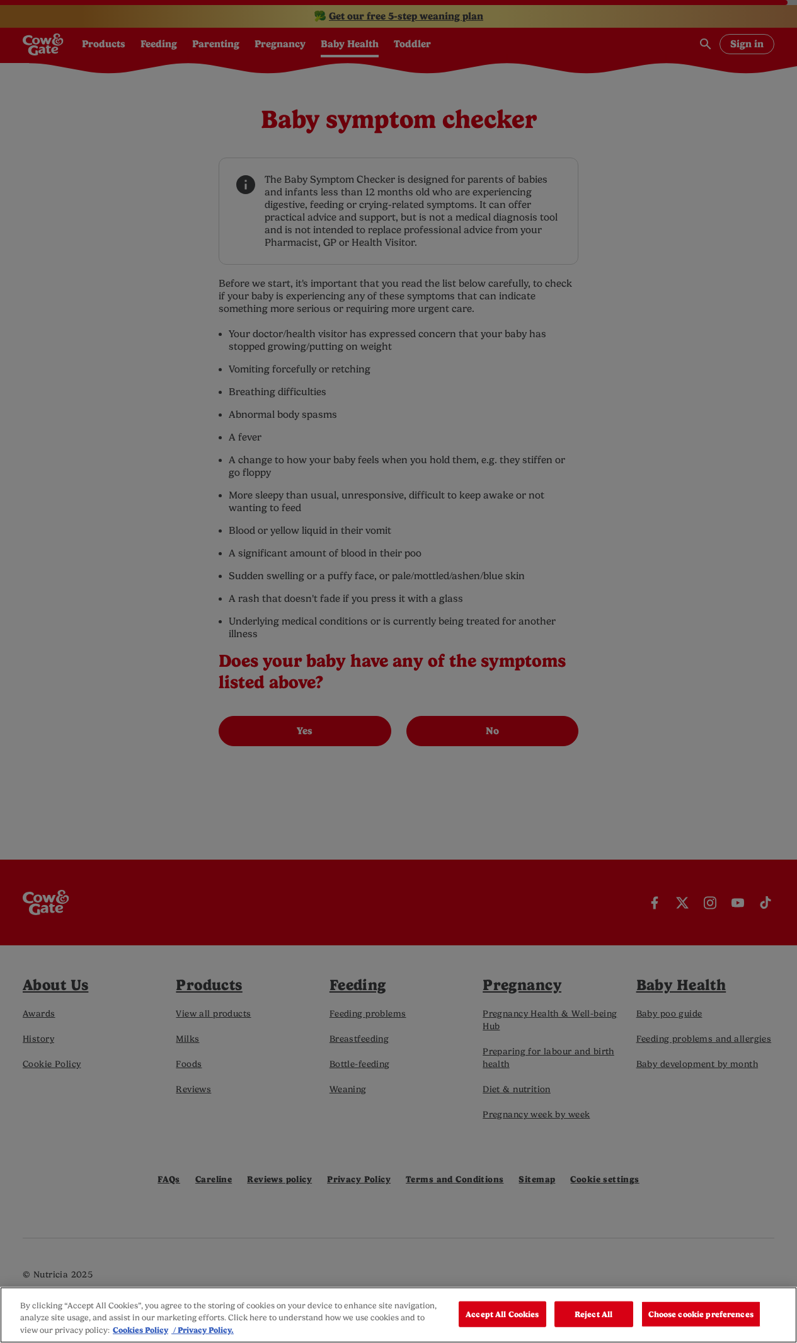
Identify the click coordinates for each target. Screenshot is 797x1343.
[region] (398, 1315)
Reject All (593, 1313)
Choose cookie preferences (701, 1313)
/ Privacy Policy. (202, 1330)
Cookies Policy (140, 1330)
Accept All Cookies (502, 1313)
